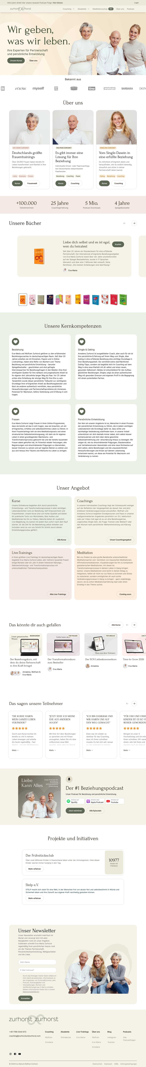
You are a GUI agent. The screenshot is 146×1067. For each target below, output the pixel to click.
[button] (25, 998)
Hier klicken (58, 3)
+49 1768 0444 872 (17, 1032)
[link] (116, 625)
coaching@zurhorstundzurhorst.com (24, 1036)
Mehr (14, 750)
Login (136, 3)
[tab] (23, 300)
